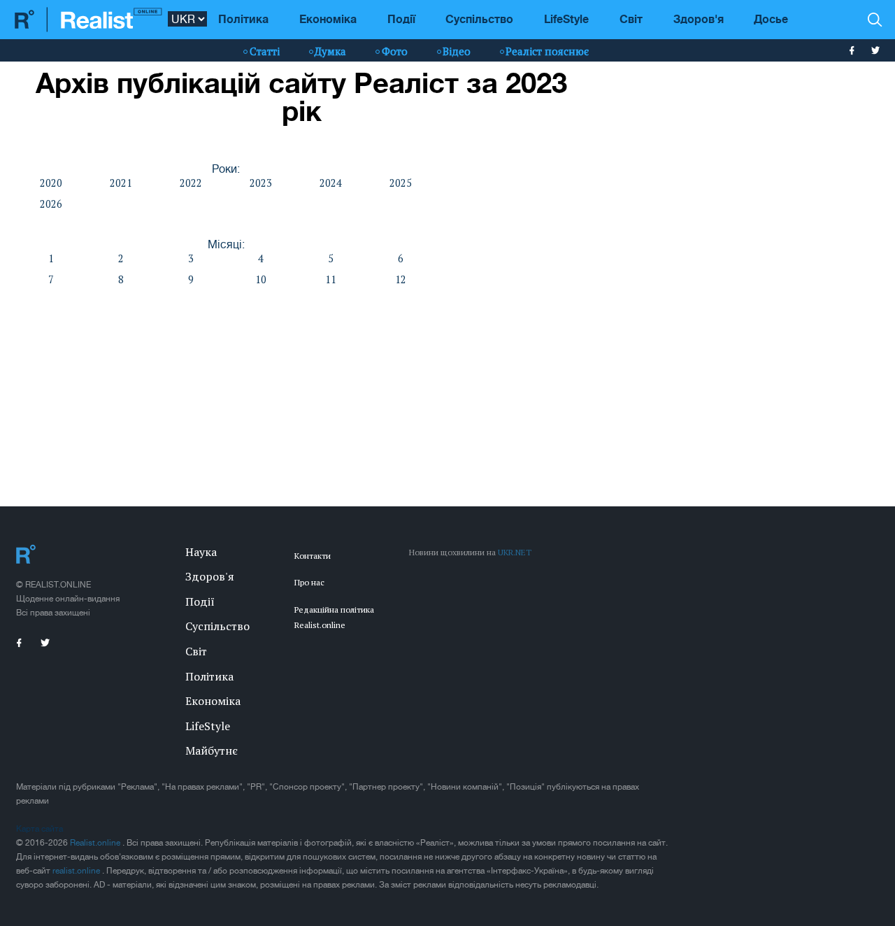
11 (330, 279)
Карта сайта (39, 829)
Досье (771, 18)
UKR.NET (514, 552)
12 (400, 279)
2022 (191, 183)
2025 (400, 183)
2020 (51, 183)
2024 (331, 183)
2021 (121, 183)
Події (401, 18)
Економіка (328, 18)
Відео (457, 51)
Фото (395, 51)
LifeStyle (566, 18)
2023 (261, 183)
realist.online (77, 871)
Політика (243, 18)
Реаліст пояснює (547, 51)
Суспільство (479, 18)
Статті (265, 51)
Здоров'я (698, 18)
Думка (330, 51)
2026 (51, 204)
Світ (631, 18)
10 (260, 279)
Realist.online (96, 843)
